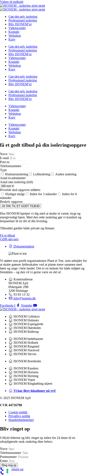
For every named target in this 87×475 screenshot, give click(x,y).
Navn (4, 154)
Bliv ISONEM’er (20, 24)
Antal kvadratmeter (13, 178)
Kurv (11, 39)
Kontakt (13, 32)
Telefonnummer (11, 166)
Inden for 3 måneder (43, 194)
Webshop (14, 35)
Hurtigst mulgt (14, 194)
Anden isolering (65, 174)
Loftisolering (41, 174)
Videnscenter (17, 28)
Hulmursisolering (16, 174)
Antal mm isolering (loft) (16, 182)
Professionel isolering (22, 20)
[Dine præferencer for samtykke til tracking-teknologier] (7, 471)
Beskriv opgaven (11, 201)
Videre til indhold (11, 2)
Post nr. (5, 162)
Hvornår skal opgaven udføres (20, 190)
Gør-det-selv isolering (22, 16)
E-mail (5, 158)
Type (3, 170)
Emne (4, 461)
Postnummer (9, 457)
